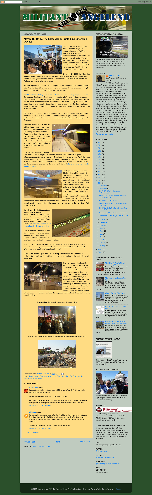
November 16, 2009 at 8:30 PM (40, 428)
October (103, 219)
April (101, 237)
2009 (100, 183)
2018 (100, 157)
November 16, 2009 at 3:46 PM (40, 405)
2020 (100, 151)
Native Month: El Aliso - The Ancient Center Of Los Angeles (116, 322)
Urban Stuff (39, 378)
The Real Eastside (76, 376)
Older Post (85, 442)
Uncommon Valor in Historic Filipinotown (113, 213)
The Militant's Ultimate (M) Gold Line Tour (113, 216)
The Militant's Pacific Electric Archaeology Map (115, 264)
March (102, 240)
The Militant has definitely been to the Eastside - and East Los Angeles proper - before (56, 95)
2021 (100, 148)
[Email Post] (62, 374)
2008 (100, 249)
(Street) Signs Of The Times (115, 293)
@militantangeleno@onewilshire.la (107, 464)
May (101, 234)
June (102, 231)
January (103, 246)
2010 (100, 180)
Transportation (29, 378)
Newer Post (29, 442)
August (102, 225)
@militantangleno (101, 451)
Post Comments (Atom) (41, 446)
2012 (100, 174)
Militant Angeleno (115, 76)
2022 (100, 145)
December (103, 186)
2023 (100, 142)
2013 (100, 171)
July (101, 228)
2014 (100, 168)
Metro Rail (65, 376)
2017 (100, 160)
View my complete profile (104, 134)
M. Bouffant (33, 387)
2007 (100, 252)
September (104, 222)
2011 (100, 177)
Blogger (118, 489)
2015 (100, 166)
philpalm (32, 412)
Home (57, 442)
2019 (100, 154)
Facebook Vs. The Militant (108, 200)
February (103, 243)
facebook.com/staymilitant (105, 457)
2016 (100, 163)
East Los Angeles (46, 376)
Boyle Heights (34, 376)
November (103, 188)
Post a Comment (32, 433)
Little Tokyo (57, 376)
